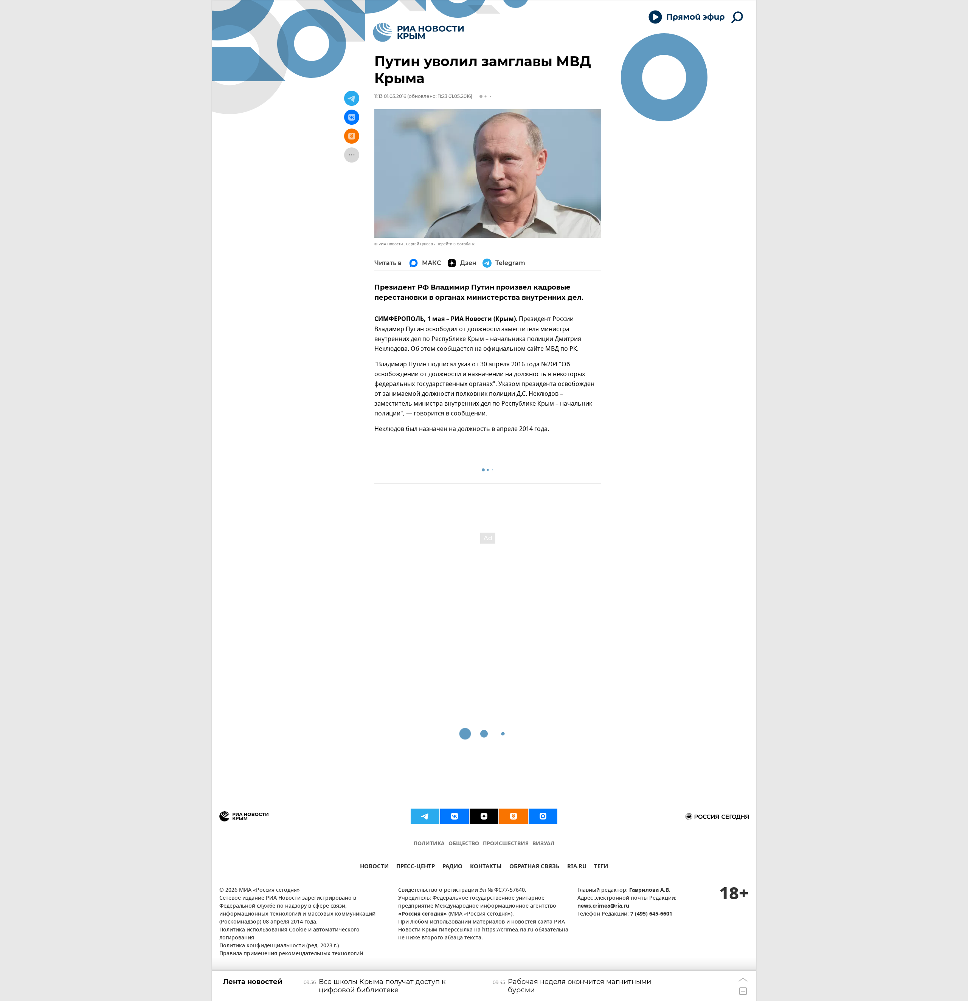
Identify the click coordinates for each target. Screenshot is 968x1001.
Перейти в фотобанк (455, 244)
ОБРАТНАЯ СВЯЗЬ (534, 867)
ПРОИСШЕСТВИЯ (506, 844)
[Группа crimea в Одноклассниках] (513, 816)
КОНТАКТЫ (486, 867)
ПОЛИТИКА (429, 844)
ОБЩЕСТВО (463, 844)
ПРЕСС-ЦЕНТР (415, 867)
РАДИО (452, 867)
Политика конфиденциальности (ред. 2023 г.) (279, 946)
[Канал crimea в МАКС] (543, 816)
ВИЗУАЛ (543, 844)
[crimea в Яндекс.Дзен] (484, 816)
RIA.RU (576, 867)
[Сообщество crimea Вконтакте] (454, 816)
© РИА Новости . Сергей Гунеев (403, 244)
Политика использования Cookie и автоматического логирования (289, 934)
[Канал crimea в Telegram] (425, 816)
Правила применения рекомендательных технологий (291, 954)
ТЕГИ (601, 867)
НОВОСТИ (374, 867)
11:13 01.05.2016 (390, 96)
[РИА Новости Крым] (418, 32)
